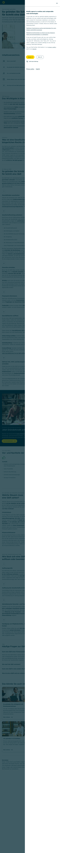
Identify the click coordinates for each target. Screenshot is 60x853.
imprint (34, 49)
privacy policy (52, 47)
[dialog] (30, 426)
